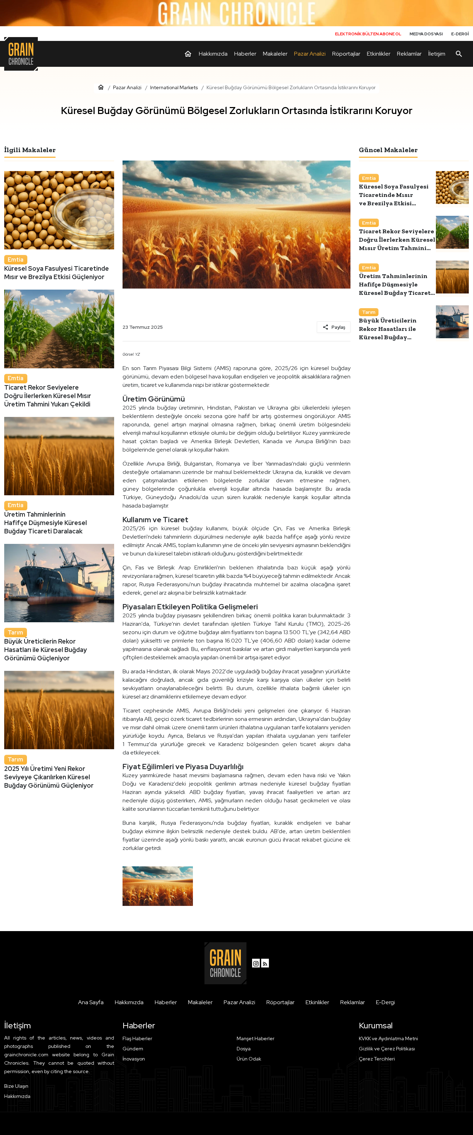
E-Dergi (385, 1002)
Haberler (166, 1002)
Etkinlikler (317, 1002)
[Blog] (265, 963)
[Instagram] (256, 963)
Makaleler (200, 1002)
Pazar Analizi (239, 1002)
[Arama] (459, 53)
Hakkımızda (129, 1002)
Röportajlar (280, 1002)
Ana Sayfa (91, 1002)
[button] (414, 1059)
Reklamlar (352, 1002)
